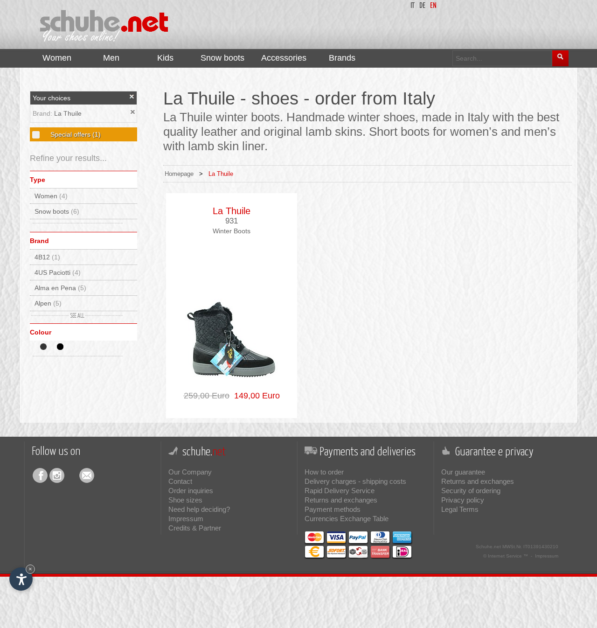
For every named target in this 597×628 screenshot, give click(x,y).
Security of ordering (470, 491)
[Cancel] (132, 96)
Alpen (48, 303)
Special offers (75, 134)
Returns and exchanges (341, 500)
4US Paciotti (58, 272)
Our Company (190, 472)
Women (51, 196)
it (412, 5)
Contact (180, 481)
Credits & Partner (194, 528)
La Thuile (68, 113)
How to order (324, 472)
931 (231, 220)
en (433, 5)
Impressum (185, 519)
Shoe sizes (185, 500)
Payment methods (333, 509)
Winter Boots (231, 231)
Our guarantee (463, 472)
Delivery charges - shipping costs (355, 481)
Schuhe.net (488, 546)
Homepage (179, 173)
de (422, 5)
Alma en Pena (60, 288)
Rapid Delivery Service (340, 491)
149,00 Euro (254, 395)
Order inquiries (190, 491)
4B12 (47, 257)
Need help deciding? (199, 509)
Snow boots (57, 211)
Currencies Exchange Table (347, 519)
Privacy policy (462, 500)
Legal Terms (460, 509)
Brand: (43, 113)
